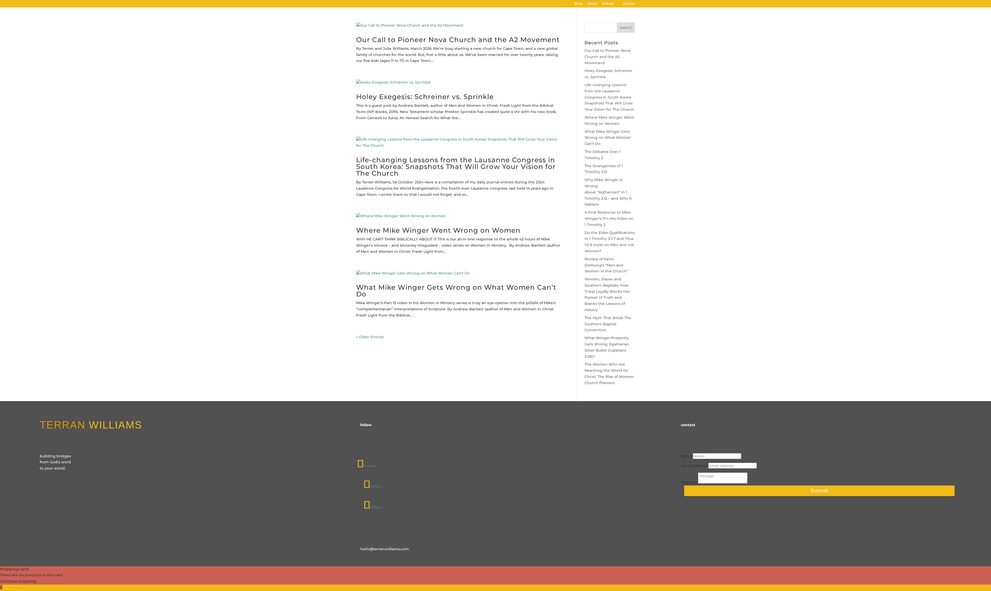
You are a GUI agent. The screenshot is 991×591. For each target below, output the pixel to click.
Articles (607, 3)
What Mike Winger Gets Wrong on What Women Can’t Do (456, 290)
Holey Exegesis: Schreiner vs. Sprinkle (425, 97)
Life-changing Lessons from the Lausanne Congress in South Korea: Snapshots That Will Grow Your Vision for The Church (456, 166)
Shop (578, 3)
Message (689, 482)
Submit (819, 490)
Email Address (694, 465)
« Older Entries (370, 337)
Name (686, 456)
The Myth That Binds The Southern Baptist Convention (608, 324)
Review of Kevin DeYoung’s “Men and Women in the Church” (606, 265)
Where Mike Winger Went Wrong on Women (438, 230)
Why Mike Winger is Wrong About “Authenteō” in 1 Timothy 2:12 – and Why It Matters (608, 192)
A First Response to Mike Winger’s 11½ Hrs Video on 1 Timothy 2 (609, 218)
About (592, 3)
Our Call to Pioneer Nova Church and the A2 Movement (458, 40)
